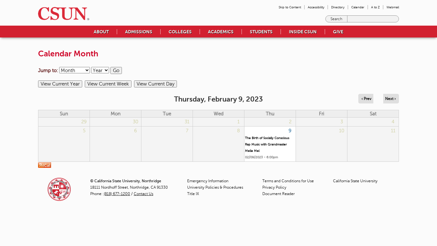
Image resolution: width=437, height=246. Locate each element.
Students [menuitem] (261, 31)
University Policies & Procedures (215, 187)
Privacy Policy (274, 187)
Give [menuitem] (338, 31)
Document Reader (278, 194)
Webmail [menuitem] (392, 7)
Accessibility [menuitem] (316, 7)
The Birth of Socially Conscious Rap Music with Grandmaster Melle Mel (267, 144)
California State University (355, 181)
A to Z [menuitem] (375, 7)
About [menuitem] (101, 31)
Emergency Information (207, 181)
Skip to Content (290, 7)
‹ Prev (366, 98)
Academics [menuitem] (221, 31)
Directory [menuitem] (338, 7)
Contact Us (143, 194)
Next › (390, 98)
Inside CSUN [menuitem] (303, 31)
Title (193, 194)
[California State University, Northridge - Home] (61, 13)
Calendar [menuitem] (357, 7)
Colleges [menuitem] (180, 31)
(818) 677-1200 (117, 194)
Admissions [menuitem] (138, 31)
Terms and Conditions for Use (288, 181)
